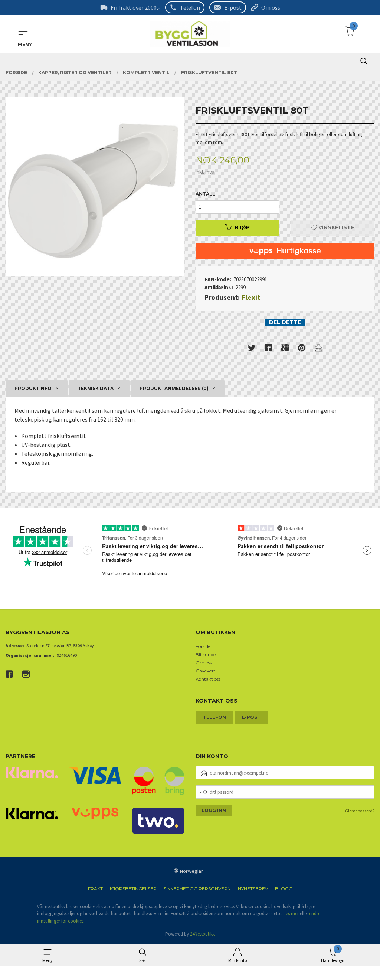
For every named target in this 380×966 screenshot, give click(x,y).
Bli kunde (206, 654)
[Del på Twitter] (251, 349)
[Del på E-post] (318, 349)
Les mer (291, 913)
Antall (205, 194)
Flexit (251, 297)
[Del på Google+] (285, 349)
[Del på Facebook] (268, 349)
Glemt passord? (359, 810)
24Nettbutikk (202, 934)
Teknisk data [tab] (96, 388)
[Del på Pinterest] (301, 349)
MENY (23, 34)
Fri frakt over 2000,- (135, 7)
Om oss (270, 7)
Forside (203, 646)
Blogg (283, 888)
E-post (233, 7)
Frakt (95, 888)
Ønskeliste (335, 227)
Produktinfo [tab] (33, 388)
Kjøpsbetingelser (133, 888)
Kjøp (242, 227)
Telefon (190, 7)
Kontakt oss (208, 679)
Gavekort (206, 671)
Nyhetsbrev (253, 888)
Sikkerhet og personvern (197, 888)
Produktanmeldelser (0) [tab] (174, 388)
